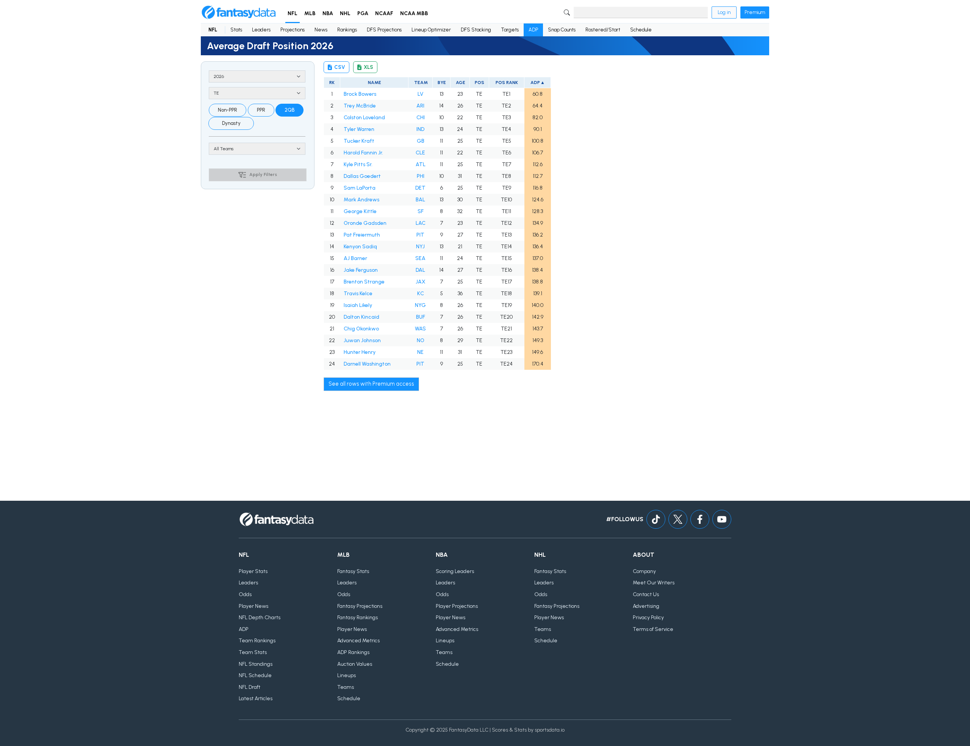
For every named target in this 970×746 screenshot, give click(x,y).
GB (420, 141)
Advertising (646, 606)
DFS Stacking (476, 30)
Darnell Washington (367, 364)
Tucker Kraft (359, 141)
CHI (420, 117)
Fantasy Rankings (357, 617)
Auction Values (354, 664)
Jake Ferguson (361, 270)
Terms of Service (653, 629)
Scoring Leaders (455, 571)
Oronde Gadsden (365, 223)
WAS (420, 328)
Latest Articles (255, 698)
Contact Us (646, 594)
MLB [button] (310, 13)
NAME (374, 82)
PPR (261, 110)
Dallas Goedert (362, 176)
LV (420, 94)
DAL (420, 270)
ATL (421, 164)
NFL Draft (249, 687)
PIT (420, 235)
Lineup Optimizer (431, 30)
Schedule (641, 30)
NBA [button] (327, 13)
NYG (420, 305)
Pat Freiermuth (362, 235)
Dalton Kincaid (361, 317)
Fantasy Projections (359, 606)
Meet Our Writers (653, 582)
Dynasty (231, 123)
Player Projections (457, 606)
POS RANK (506, 82)
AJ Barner (355, 258)
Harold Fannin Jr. (363, 153)
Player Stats (253, 571)
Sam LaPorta (359, 188)
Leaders (261, 30)
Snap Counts (562, 30)
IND (420, 129)
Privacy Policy (648, 617)
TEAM (420, 82)
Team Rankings (257, 640)
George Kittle (360, 211)
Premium (755, 12)
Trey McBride (360, 106)
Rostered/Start (602, 30)
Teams (345, 687)
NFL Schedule (255, 675)
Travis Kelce (358, 293)
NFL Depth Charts (259, 617)
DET (420, 188)
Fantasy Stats (353, 571)
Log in (724, 12)
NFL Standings (255, 664)
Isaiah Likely (358, 305)
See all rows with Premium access (371, 383)
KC (420, 293)
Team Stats (253, 652)
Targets (510, 30)
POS (479, 82)
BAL (420, 199)
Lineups (346, 675)
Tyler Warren (359, 129)
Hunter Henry (359, 352)
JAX (420, 282)
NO (420, 340)
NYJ (420, 246)
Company (644, 571)
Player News (253, 606)
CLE (420, 153)
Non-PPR (227, 110)
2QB (289, 110)
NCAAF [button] (384, 13)
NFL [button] (292, 13)
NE (420, 352)
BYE (441, 82)
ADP (533, 30)
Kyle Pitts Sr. (358, 164)
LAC (421, 223)
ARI (420, 106)
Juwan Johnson (362, 340)
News (320, 30)
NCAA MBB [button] (414, 13)
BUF (420, 317)
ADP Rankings (353, 652)
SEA (420, 258)
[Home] (239, 12)
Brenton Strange (364, 282)
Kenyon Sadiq (360, 246)
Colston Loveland (364, 117)
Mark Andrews (361, 199)
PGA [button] (362, 13)
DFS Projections (384, 30)
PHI (420, 176)
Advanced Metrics (358, 640)
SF (421, 211)
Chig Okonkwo (361, 328)
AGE (460, 82)
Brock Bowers (360, 94)
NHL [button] (345, 13)
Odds (245, 594)
